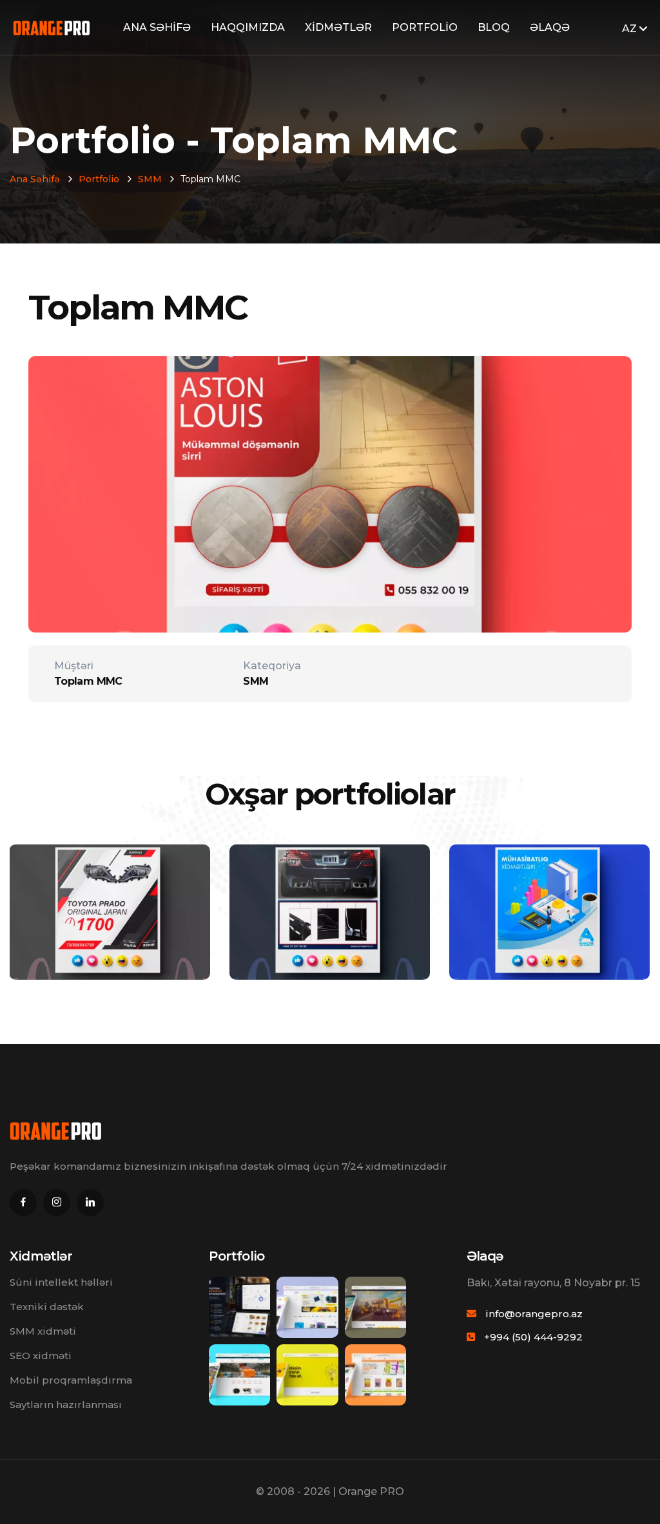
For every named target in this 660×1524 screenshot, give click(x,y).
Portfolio (425, 27)
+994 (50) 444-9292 (533, 1337)
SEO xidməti (41, 1355)
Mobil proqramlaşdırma (71, 1380)
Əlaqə (550, 27)
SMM (150, 179)
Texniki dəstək (47, 1306)
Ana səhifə (157, 27)
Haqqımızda (248, 27)
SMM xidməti (43, 1331)
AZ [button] (630, 29)
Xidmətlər (338, 27)
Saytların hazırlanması (66, 1404)
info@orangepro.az (534, 1314)
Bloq (494, 27)
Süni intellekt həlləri (61, 1282)
